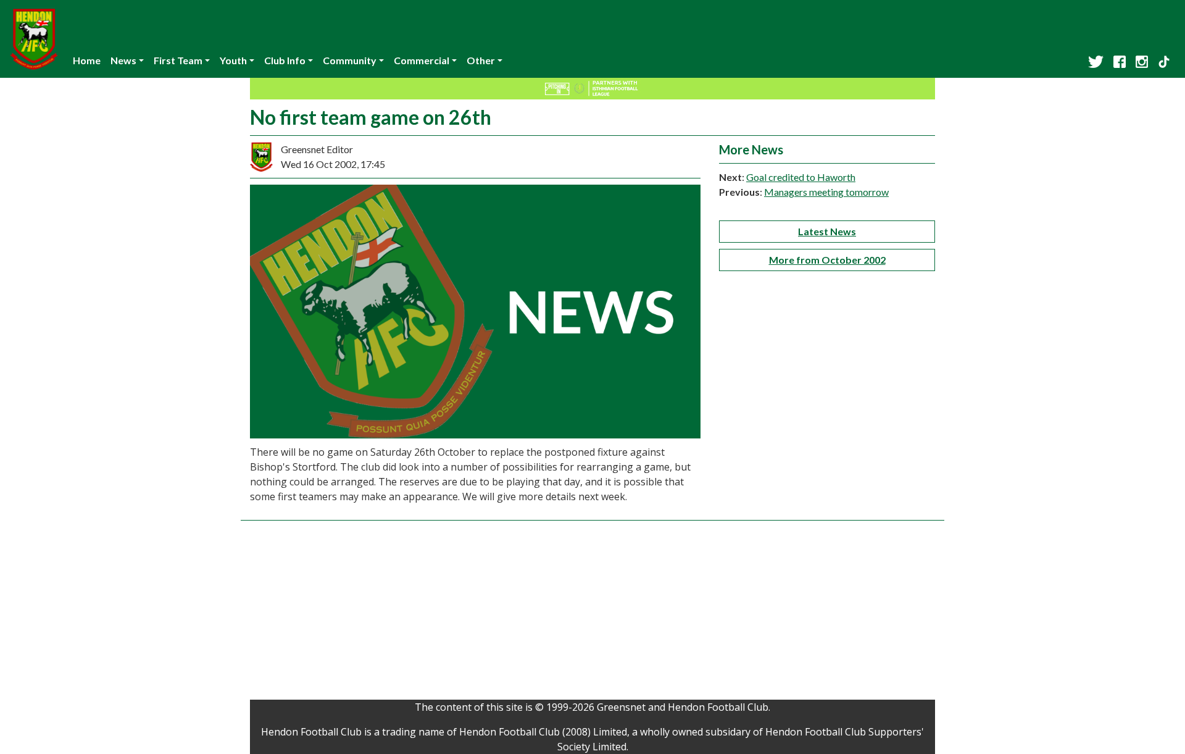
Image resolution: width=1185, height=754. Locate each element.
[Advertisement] (592, 613)
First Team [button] (178, 60)
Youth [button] (233, 60)
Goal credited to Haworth (800, 177)
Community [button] (349, 60)
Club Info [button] (285, 60)
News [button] (123, 60)
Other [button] (481, 60)
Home (87, 60)
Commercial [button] (421, 60)
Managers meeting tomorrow (826, 192)
